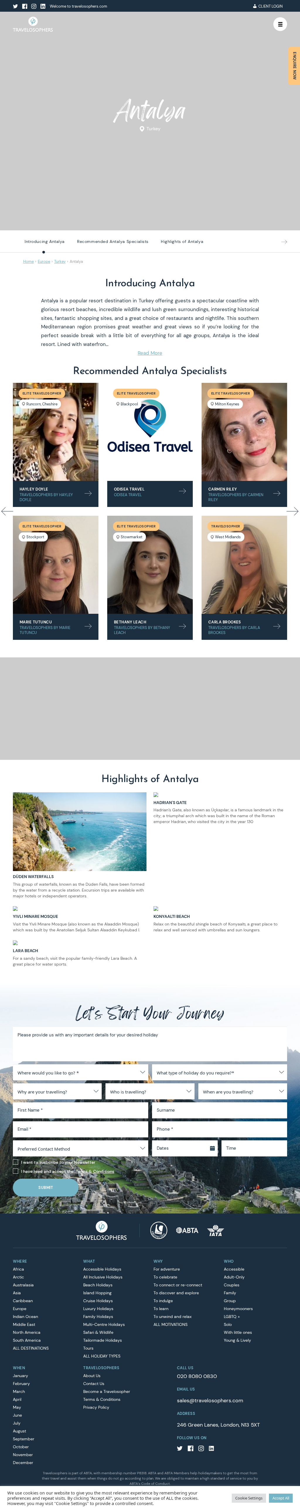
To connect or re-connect (178, 1285)
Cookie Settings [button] (248, 1498)
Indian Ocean (25, 1316)
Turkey (153, 129)
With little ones (238, 1332)
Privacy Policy (96, 1407)
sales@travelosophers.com (210, 1400)
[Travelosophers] (101, 1230)
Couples (231, 1285)
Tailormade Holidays (102, 1340)
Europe (44, 261)
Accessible (234, 1269)
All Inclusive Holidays (102, 1277)
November (23, 1454)
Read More (150, 353)
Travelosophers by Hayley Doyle (46, 497)
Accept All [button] (280, 1498)
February (21, 1383)
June (17, 1415)
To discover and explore (176, 1292)
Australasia (23, 1285)
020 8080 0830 (197, 1376)
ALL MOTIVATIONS (171, 1324)
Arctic (18, 1277)
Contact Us (93, 1383)
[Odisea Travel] (150, 432)
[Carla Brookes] (244, 565)
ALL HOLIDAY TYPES (101, 1356)
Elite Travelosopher (42, 393)
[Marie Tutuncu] (55, 565)
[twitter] (15, 6)
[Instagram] (201, 1449)
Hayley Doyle (34, 489)
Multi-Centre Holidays (104, 1324)
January (20, 1375)
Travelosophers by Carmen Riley (235, 497)
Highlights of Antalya (182, 241)
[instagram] (33, 6)
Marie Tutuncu (36, 622)
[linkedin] (42, 6)
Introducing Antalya (45, 241)
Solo (228, 1324)
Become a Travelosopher (106, 1391)
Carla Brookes (224, 622)
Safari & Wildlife (98, 1332)
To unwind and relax (173, 1316)
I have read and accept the (67, 1171)
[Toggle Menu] (280, 24)
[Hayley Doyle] (55, 432)
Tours (88, 1348)
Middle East (24, 1324)
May (17, 1407)
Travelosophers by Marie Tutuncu (45, 630)
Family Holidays (98, 1316)
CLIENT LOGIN (270, 6)
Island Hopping (97, 1292)
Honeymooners (238, 1308)
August (19, 1431)
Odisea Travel (129, 489)
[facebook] (24, 6)
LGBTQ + (232, 1316)
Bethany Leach (130, 622)
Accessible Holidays (102, 1269)
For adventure (167, 1269)
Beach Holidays (97, 1285)
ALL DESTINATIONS (31, 1348)
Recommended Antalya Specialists (113, 241)
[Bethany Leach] (150, 565)
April (17, 1399)
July (17, 1423)
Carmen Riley (222, 489)
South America (27, 1340)
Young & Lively (237, 1340)
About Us (91, 1375)
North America (26, 1332)
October (21, 1446)
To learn (161, 1308)
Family (230, 1292)
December (23, 1462)
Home (28, 261)
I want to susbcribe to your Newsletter (58, 1162)
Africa (18, 1269)
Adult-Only (234, 1277)
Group (230, 1300)
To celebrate (165, 1277)
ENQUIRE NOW (294, 66)
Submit (45, 1187)
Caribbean (23, 1300)
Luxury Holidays (98, 1308)
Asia (17, 1292)
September (23, 1439)
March (19, 1391)
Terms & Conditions (95, 1171)
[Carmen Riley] (244, 432)
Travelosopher (225, 526)
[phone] (239, 6)
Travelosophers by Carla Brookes (234, 630)
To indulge (163, 1300)
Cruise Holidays (98, 1300)
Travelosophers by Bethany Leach (142, 630)
